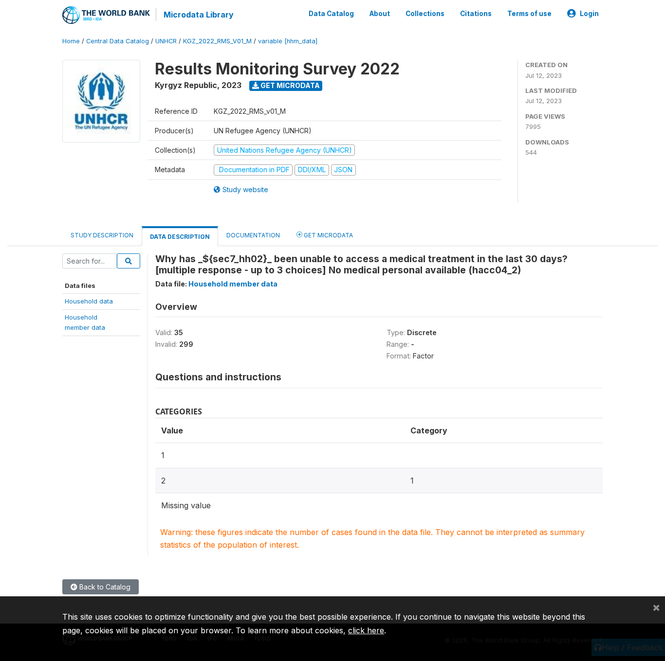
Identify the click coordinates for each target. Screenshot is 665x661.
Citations (476, 14)
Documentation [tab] (253, 235)
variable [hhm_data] (287, 41)
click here (366, 630)
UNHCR (166, 41)
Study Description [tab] (102, 235)
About (379, 14)
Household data (89, 301)
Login (589, 14)
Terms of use (529, 14)
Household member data (232, 284)
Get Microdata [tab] (327, 235)
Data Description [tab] (180, 236)
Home (71, 41)
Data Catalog (331, 14)
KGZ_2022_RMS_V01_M (217, 41)
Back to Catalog (103, 587)
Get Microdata (289, 85)
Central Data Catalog (117, 41)
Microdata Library (199, 14)
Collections (425, 14)
